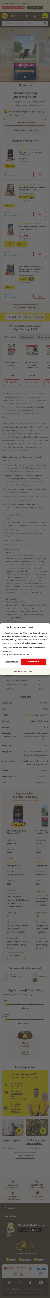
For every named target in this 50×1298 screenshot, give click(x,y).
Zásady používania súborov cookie (16, 654)
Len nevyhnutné (11, 661)
